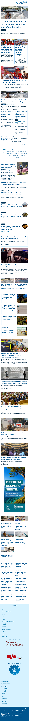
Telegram (5, 695)
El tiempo (3, 104)
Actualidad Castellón (5, 683)
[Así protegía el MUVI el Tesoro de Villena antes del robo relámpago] (7, 549)
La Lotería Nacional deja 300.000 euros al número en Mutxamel (21, 565)
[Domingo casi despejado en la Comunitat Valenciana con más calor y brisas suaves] (25, 204)
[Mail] (2, 693)
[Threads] (2, 705)
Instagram (5, 690)
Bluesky (4, 701)
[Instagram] (2, 690)
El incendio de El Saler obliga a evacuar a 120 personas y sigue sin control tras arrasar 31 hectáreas (20, 597)
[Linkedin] (2, 692)
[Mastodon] (2, 703)
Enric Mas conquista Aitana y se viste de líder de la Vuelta (7, 112)
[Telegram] (2, 695)
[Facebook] (2, 688)
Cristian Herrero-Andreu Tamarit (20, 122)
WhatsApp (5, 698)
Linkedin (4, 691)
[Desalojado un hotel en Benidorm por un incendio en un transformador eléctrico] (21, 280)
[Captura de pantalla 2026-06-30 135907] (14, 489)
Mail (4, 693)
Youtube (4, 700)
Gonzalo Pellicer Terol (5, 210)
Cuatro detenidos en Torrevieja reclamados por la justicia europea (7, 572)
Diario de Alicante (10, 30)
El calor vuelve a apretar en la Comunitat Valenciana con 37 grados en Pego (14, 24)
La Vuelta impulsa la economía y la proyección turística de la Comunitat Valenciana (20, 50)
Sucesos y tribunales (5, 521)
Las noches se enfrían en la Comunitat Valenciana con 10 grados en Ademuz (11, 216)
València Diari (4, 684)
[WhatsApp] (2, 698)
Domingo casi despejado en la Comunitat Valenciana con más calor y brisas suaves (11, 206)
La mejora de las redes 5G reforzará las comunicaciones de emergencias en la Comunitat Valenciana (20, 581)
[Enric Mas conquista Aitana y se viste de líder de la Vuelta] (14, 72)
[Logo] (21, 2)
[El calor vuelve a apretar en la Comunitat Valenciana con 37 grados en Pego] (14, 12)
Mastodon (5, 703)
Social (16, 119)
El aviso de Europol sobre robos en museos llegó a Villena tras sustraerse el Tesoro (10, 228)
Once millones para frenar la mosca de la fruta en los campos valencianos (9, 318)
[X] (2, 697)
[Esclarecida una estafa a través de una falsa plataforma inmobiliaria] (14, 424)
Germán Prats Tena (5, 118)
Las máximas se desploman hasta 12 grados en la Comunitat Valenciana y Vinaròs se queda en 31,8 (7, 542)
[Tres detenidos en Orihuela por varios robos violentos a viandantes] (14, 255)
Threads (4, 705)
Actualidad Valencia (5, 681)
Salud (16, 537)
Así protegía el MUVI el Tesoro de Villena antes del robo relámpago (7, 557)
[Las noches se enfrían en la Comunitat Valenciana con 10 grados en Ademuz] (25, 214)
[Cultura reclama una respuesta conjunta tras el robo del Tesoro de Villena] (7, 518)
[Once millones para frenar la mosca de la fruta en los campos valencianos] (22, 320)
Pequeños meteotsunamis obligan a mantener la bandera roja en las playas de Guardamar (21, 526)
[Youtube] (2, 700)
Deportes (3, 116)
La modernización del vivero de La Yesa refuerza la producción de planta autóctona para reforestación (7, 287)
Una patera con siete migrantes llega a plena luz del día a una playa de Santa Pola (7, 49)
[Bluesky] (2, 702)
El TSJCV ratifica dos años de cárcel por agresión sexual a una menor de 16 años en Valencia (6, 581)
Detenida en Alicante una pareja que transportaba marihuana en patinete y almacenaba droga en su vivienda (11, 355)
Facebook (5, 688)
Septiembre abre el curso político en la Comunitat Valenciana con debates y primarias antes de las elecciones (13, 408)
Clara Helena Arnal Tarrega (6, 170)
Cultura (3, 224)
